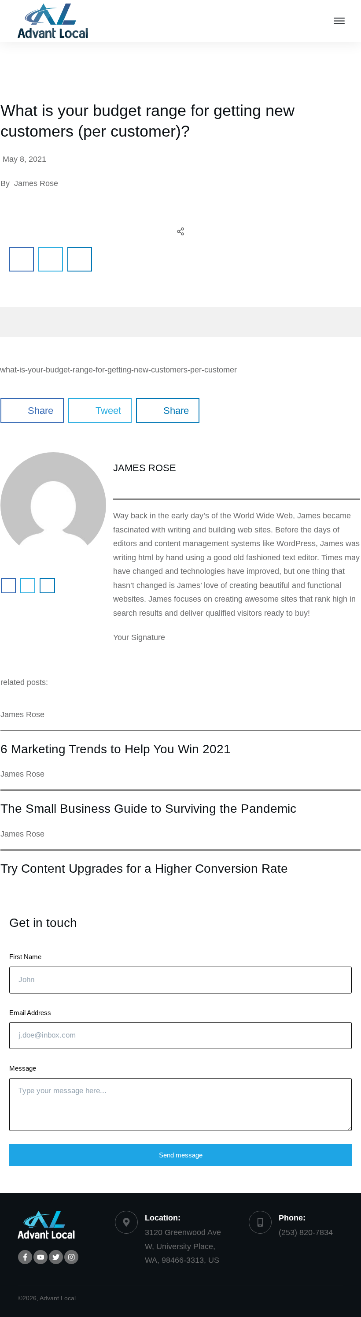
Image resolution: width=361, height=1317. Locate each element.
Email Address (30, 1012)
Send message (181, 1155)
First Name (25, 956)
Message (22, 1068)
